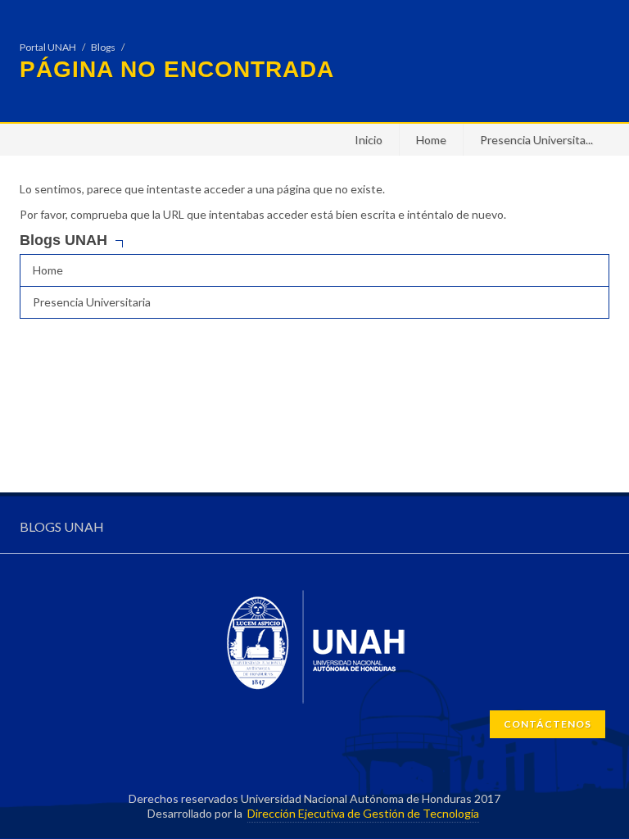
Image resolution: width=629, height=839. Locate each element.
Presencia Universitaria (92, 302)
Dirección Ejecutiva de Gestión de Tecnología (363, 813)
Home (431, 140)
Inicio (368, 140)
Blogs (103, 47)
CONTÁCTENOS (547, 724)
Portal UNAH (48, 47)
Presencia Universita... (536, 140)
